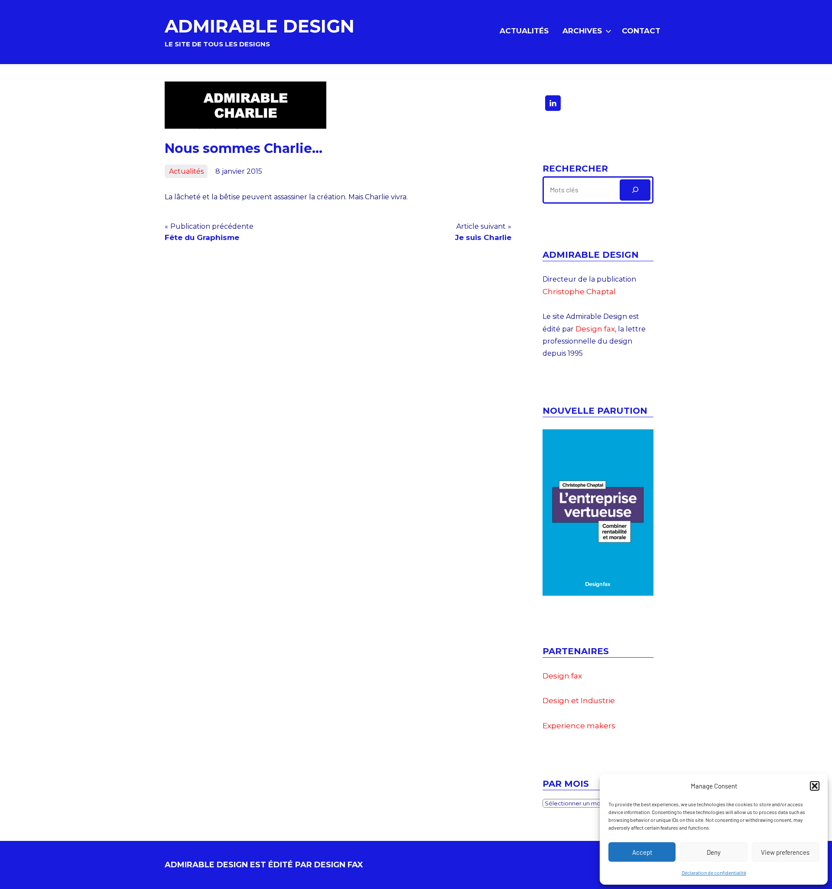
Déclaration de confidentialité (714, 873)
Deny (714, 852)
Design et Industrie (579, 700)
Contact (641, 30)
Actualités (524, 30)
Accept (642, 852)
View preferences (785, 852)
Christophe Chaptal (579, 291)
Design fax (595, 328)
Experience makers (579, 725)
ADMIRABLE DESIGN (259, 26)
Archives (582, 30)
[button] (814, 786)
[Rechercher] (635, 190)
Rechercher (575, 168)
